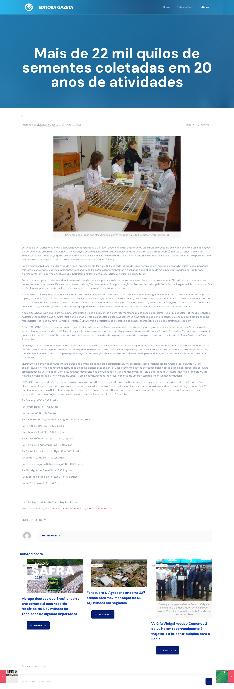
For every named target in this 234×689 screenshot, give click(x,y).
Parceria (108, 508)
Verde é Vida (35, 508)
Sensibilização (94, 508)
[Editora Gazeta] (49, 7)
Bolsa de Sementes (74, 508)
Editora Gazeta (49, 124)
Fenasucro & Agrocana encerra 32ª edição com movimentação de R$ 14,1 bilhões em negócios (116, 597)
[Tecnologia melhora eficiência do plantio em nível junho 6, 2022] (225, 676)
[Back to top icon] (209, 681)
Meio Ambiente (53, 508)
